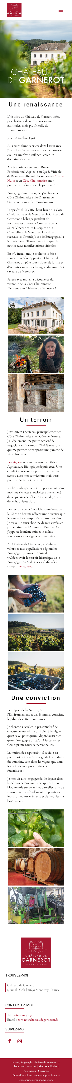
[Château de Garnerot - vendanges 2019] (36, 650)
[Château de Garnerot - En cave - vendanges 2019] (36, 884)
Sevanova (43, 1070)
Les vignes (14, 462)
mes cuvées (24, 566)
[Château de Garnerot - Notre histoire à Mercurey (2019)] (36, 333)
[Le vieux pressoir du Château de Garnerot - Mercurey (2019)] (36, 410)
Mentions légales (47, 1066)
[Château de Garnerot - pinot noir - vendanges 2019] (36, 611)
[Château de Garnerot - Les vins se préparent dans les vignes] (36, 846)
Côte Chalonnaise (35, 180)
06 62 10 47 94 (23, 1015)
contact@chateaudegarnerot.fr (37, 1019)
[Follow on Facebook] (9, 1041)
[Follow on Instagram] (19, 1041)
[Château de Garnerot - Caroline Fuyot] (36, 372)
